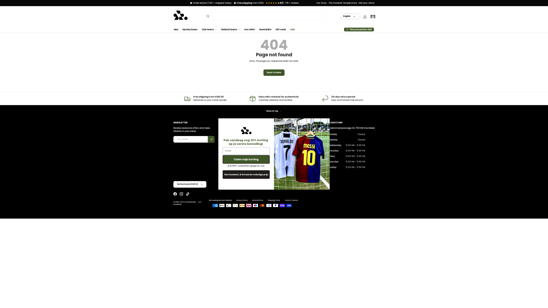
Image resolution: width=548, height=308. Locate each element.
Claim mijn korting (246, 159)
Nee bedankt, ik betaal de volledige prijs (246, 174)
